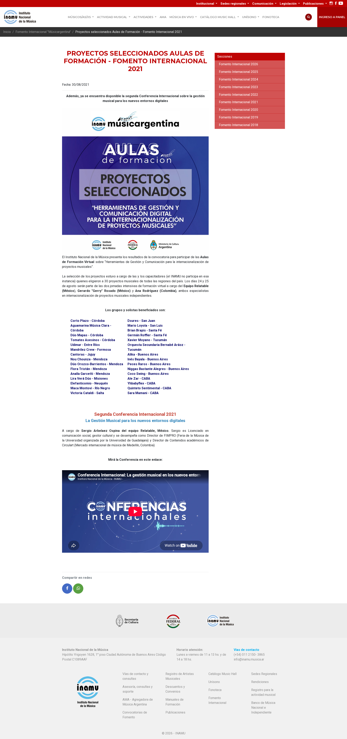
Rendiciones (260, 682)
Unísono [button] (249, 17)
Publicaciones (175, 712)
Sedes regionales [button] (233, 3)
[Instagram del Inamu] (331, 3)
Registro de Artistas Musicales (179, 676)
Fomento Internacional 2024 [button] (238, 79)
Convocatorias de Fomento (134, 714)
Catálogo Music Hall (222, 674)
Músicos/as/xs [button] (80, 17)
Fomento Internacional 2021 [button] (238, 102)
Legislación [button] (288, 3)
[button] (67, 588)
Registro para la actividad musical (263, 692)
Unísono (214, 682)
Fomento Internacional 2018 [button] (238, 125)
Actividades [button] (144, 17)
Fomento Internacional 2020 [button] (238, 110)
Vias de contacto (246, 650)
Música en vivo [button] (182, 17)
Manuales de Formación (174, 702)
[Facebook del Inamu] (336, 3)
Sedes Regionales (264, 674)
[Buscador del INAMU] (308, 17)
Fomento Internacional (217, 700)
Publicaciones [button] (314, 3)
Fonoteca (270, 17)
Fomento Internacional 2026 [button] (238, 64)
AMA (163, 17)
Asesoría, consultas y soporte (137, 689)
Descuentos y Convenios (175, 689)
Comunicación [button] (263, 3)
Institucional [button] (205, 3)
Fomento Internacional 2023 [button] (238, 87)
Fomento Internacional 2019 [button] (238, 117)
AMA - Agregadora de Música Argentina (137, 702)
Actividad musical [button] (112, 17)
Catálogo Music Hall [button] (218, 17)
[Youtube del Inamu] (341, 3)
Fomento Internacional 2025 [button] (238, 72)
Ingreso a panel (332, 17)
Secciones (224, 56)
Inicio (7, 32)
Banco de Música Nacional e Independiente (263, 707)
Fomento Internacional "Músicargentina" (43, 32)
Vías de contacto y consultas (135, 676)
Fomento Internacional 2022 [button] (238, 95)
